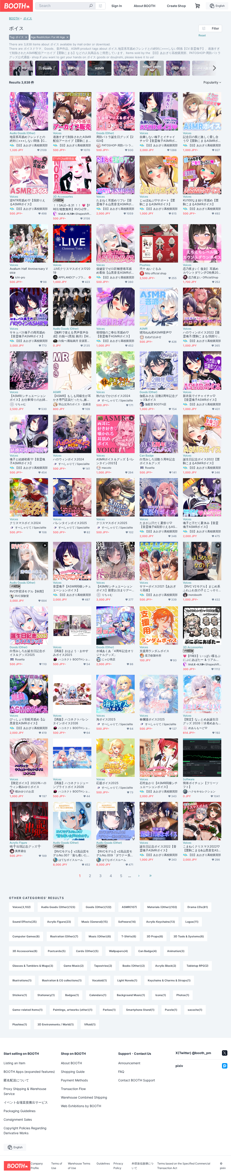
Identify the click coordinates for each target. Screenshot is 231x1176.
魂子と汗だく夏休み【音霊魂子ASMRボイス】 (200, 525)
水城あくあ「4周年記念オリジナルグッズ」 (115, 653)
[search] (91, 6)
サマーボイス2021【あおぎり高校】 (158, 588)
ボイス (27, 18)
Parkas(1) (109, 1009)
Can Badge (147, 455)
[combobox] (65, 5)
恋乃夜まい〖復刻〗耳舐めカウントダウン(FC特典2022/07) (201, 271)
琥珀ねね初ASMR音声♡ (156, 332)
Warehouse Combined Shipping (84, 1097)
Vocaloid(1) (99, 980)
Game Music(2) (74, 965)
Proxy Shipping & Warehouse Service (25, 1091)
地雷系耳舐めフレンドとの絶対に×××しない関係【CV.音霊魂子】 (28, 139)
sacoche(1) (195, 1009)
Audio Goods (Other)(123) (58, 907)
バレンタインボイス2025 (70, 523)
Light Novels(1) (127, 980)
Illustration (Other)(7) (64, 936)
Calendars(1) (97, 995)
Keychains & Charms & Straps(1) (169, 980)
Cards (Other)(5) (87, 951)
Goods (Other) (105, 133)
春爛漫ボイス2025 (152, 719)
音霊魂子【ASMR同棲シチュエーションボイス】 (72, 588)
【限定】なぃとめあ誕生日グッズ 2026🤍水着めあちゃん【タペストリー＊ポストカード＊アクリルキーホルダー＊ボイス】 (200, 721)
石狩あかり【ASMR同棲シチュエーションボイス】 (159, 785)
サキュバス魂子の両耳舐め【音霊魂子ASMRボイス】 (27, 334)
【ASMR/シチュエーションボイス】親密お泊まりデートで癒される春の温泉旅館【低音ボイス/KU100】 (114, 588)
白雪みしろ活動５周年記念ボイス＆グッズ (157, 461)
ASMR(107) (129, 907)
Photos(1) (182, 995)
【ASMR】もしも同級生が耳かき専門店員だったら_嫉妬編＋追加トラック (72, 398)
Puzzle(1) (171, 1009)
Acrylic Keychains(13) (160, 921)
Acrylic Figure (18, 842)
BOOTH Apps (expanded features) (29, 1072)
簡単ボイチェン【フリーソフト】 (200, 785)
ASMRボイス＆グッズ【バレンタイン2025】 (115, 461)
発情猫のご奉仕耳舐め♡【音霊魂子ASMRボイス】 (113, 334)
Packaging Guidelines (19, 1111)
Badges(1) (72, 995)
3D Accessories (63, 196)
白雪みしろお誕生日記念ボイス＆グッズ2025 (27, 653)
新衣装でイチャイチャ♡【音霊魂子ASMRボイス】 (200, 397)
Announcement (129, 1063)
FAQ (121, 1072)
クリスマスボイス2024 (25, 523)
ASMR (144, 328)
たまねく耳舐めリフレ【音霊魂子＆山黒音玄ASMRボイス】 (115, 202)
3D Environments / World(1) (55, 1024)
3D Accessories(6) (24, 951)
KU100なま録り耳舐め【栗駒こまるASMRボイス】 (201, 202)
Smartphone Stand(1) (140, 1009)
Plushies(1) (19, 1024)
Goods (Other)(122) (98, 907)
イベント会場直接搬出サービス (26, 1102)
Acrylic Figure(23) (59, 921)
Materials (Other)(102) (162, 907)
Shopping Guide (73, 1072)
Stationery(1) (46, 995)
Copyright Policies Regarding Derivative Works (25, 1130)
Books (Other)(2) (133, 965)
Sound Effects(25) (24, 921)
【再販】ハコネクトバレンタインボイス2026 (70, 721)
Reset (202, 35)
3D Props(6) (155, 936)
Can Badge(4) (147, 951)
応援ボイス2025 (107, 783)
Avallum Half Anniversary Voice (29, 270)
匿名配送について (16, 1080)
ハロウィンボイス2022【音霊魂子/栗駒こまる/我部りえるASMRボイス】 (202, 334)
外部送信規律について (142, 1165)
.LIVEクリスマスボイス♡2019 (71, 270)
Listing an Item (14, 1063)
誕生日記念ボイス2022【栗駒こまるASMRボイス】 (201, 461)
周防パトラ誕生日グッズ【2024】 (115, 138)
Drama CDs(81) (197, 907)
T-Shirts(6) (128, 936)
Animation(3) (176, 951)
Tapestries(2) (103, 965)
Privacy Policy (118, 1165)
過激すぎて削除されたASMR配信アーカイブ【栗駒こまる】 (72, 139)
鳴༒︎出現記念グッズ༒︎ (25, 846)
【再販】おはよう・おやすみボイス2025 (70, 653)
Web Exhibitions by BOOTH (81, 1106)
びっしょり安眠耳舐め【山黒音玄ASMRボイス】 (27, 721)
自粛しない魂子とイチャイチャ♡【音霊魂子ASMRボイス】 (159, 139)
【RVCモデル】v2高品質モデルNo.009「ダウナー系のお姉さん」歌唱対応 (114, 853)
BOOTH (14, 18)
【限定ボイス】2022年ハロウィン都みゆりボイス (28, 785)
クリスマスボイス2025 (111, 523)
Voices (57, 133)
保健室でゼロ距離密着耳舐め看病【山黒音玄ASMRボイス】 (115, 271)
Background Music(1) (131, 995)
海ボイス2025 (106, 719)
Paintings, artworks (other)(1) (72, 1009)
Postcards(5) (57, 951)
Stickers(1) (19, 995)
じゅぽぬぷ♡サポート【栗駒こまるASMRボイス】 (157, 202)
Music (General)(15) (94, 921)
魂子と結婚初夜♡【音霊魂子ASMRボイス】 (27, 461)
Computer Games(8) (26, 936)
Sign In (116, 5)
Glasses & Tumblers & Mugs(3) (32, 965)
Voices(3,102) (21, 907)
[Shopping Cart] (197, 6)
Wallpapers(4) (118, 951)
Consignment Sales (18, 1119)
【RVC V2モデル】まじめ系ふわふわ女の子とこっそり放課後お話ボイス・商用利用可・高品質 (201, 588)
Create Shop (176, 5)
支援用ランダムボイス (154, 651)
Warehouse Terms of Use (79, 1165)
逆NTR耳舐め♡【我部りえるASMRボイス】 (27, 202)
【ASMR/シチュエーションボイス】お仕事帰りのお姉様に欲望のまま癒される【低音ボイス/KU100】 (28, 398)
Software (188, 779)
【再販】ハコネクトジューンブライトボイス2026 (70, 785)
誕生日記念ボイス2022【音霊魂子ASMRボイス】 (158, 848)
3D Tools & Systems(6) (188, 936)
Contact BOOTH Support (136, 1080)
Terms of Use (56, 1165)
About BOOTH (144, 5)
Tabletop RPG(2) (197, 965)
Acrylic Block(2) (165, 965)
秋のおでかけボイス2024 (113, 396)
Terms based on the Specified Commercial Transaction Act (183, 1165)
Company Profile (37, 1165)
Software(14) (127, 921)
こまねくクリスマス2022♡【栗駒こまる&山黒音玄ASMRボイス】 (202, 848)
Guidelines (103, 1163)
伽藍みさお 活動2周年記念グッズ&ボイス (159, 397)
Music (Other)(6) (100, 936)
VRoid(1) (90, 1024)
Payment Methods (74, 1080)
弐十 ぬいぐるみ (150, 268)
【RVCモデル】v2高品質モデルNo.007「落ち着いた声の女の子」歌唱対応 (71, 853)
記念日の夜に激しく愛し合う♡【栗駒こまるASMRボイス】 (202, 139)
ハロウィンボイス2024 (68, 459)
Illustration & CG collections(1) (62, 980)
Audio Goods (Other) (22, 133)
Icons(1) (160, 995)
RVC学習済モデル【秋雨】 (27, 591)
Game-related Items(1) (27, 1009)
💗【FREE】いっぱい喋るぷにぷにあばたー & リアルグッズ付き (201, 658)
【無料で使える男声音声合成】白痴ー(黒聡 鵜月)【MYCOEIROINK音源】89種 (71, 334)
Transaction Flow (73, 1089)
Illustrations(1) (22, 980)
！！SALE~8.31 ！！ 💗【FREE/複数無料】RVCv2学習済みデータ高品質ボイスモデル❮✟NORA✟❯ (71, 207)
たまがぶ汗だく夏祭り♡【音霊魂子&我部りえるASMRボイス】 (159, 525)
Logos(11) (192, 921)
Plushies (145, 265)
